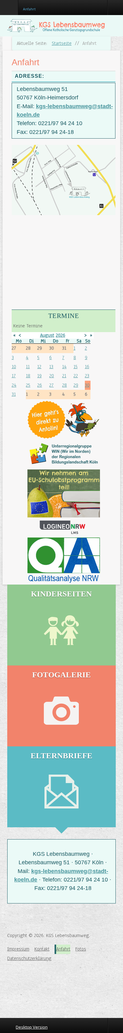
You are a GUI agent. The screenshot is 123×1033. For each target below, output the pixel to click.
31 (14, 394)
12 (39, 366)
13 (51, 366)
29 (75, 385)
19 (39, 376)
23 (87, 376)
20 (51, 376)
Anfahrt (63, 949)
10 (14, 366)
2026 (60, 335)
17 (14, 376)
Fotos (80, 949)
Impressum (18, 949)
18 (28, 376)
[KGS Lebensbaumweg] (27, 985)
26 (39, 385)
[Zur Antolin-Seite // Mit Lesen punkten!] (63, 420)
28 (64, 385)
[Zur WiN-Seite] (63, 454)
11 (28, 366)
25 (28, 385)
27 (51, 385)
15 (75, 366)
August (47, 335)
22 (75, 376)
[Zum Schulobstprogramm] (63, 493)
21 (64, 376)
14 (64, 366)
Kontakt (42, 949)
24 (14, 385)
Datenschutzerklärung (29, 958)
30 (87, 385)
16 (87, 366)
